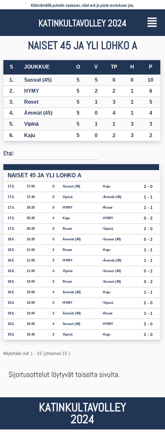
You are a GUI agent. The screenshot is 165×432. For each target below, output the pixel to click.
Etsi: (8, 153)
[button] (153, 23)
